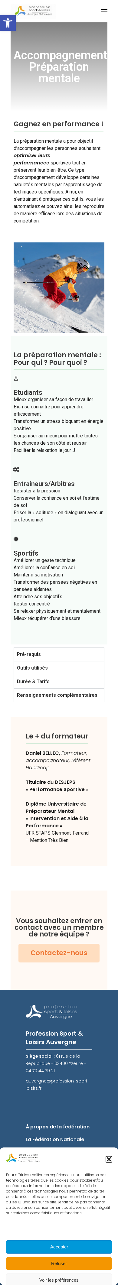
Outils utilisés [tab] (32, 668)
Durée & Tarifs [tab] (33, 681)
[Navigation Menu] (104, 11)
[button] (8, 23)
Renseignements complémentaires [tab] (57, 695)
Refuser (59, 1263)
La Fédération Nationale (55, 1139)
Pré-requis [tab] (29, 654)
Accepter (59, 1246)
